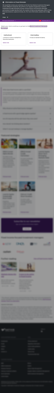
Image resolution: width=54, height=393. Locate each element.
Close (4, 17)
